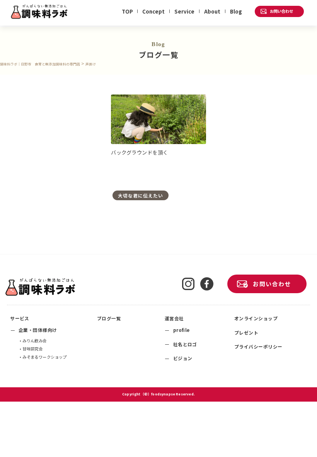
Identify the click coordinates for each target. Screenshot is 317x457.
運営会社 (174, 318)
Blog (236, 11)
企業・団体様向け (38, 329)
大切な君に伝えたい (140, 195)
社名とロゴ (185, 344)
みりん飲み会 (34, 341)
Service (184, 11)
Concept (153, 11)
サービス (19, 318)
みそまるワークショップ (44, 357)
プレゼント (246, 332)
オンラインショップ (256, 318)
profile (181, 329)
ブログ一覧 (109, 318)
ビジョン (183, 358)
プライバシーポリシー (258, 346)
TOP (127, 11)
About (212, 11)
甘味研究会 (32, 349)
